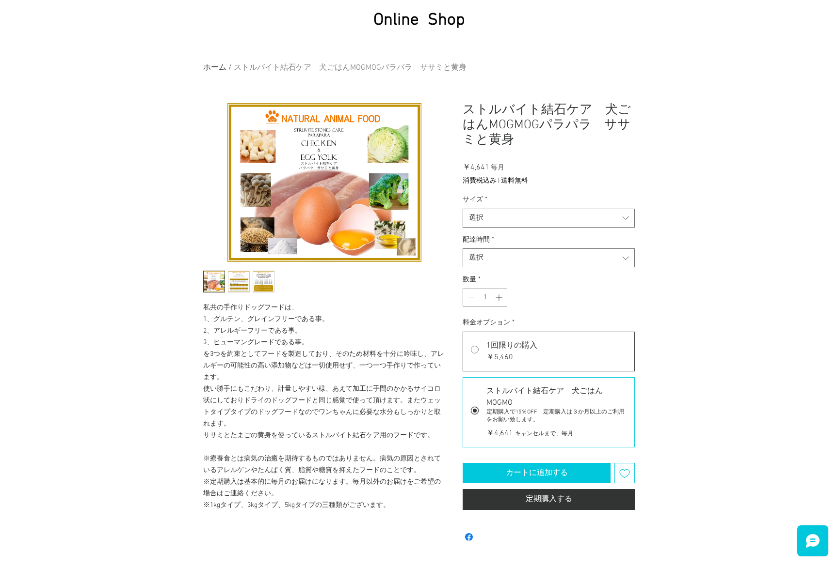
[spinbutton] (485, 297)
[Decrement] (470, 297)
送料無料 (514, 181)
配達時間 (478, 240)
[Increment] (500, 297)
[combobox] (549, 218)
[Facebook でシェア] (469, 537)
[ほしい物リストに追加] (624, 473)
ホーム (214, 68)
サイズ (475, 200)
